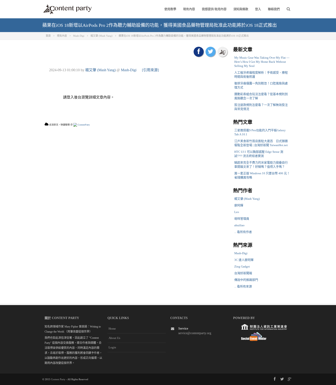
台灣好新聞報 (243, 273)
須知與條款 (240, 9)
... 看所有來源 (243, 286)
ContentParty (83, 124)
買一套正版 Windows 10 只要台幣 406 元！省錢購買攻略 (262, 175)
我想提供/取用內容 (214, 9)
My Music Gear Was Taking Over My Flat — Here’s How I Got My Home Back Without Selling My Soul (261, 62)
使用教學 (170, 9)
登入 (258, 9)
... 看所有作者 (243, 232)
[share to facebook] (199, 52)
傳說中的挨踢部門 (246, 279)
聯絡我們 (274, 9)
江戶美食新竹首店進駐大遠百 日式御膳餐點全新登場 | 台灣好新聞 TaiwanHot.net (261, 143)
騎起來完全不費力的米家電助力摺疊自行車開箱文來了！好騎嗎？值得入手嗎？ (261, 164)
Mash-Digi (128, 70)
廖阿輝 (238, 205)
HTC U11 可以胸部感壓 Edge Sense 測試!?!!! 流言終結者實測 (258, 154)
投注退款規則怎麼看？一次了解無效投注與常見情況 (261, 107)
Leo (236, 212)
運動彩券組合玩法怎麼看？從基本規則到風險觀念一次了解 (261, 96)
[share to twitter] (210, 52)
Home (112, 328)
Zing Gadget (242, 266)
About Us (114, 338)
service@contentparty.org (194, 333)
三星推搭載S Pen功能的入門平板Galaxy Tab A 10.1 (260, 132)
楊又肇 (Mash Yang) (100, 70)
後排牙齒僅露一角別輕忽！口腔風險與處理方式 (261, 85)
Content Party (58, 379)
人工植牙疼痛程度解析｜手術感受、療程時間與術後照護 (261, 74)
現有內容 (189, 9)
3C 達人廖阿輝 (243, 260)
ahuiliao (239, 225)
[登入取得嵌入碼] (222, 52)
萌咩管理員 (241, 218)
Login (112, 347)
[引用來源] (150, 70)
